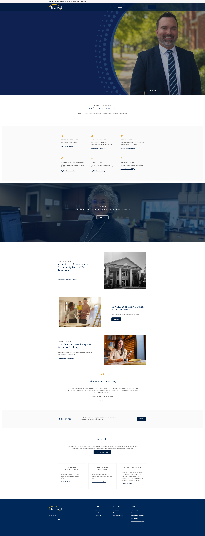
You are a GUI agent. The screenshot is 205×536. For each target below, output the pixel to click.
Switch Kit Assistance (102, 452)
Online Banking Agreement (137, 515)
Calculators (116, 510)
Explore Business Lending (68, 171)
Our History (102, 217)
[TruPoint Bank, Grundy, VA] (55, 7)
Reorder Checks (117, 513)
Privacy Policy (134, 510)
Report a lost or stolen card (99, 148)
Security (133, 513)
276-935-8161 (56, 515)
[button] (72, 467)
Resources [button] (117, 506)
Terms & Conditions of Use (137, 521)
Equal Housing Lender (148, 532)
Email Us (117, 319)
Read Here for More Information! (67, 279)
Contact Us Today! (127, 483)
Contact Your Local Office (128, 169)
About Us (98, 510)
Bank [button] (97, 506)
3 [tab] (155, 90)
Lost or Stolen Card (118, 515)
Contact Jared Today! (64, 56)
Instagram (56, 519)
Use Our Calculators (67, 146)
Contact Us (98, 515)
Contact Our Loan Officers (99, 482)
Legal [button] (133, 506)
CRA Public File (134, 518)
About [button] (113, 7)
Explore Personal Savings (128, 148)
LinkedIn (59, 519)
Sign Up (141, 418)
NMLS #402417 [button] (99, 518)
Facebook (49, 519)
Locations (98, 513)
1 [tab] (152, 90)
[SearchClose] (144, 7)
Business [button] (94, 7)
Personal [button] (86, 7)
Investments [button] (105, 7)
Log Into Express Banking (98, 171)
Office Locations (65, 481)
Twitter (53, 519)
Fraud (120, 7)
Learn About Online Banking (66, 358)
